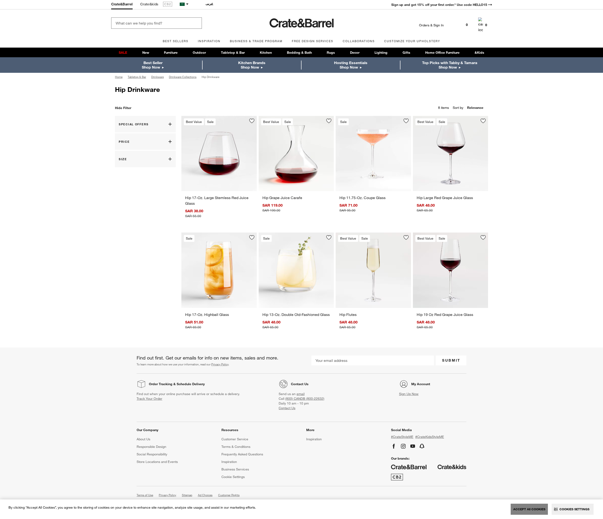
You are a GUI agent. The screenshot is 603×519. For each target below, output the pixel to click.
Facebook (394, 446)
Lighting (381, 52)
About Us (143, 439)
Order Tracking (160, 384)
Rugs (331, 52)
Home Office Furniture (442, 52)
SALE (123, 52)
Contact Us (300, 384)
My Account (420, 384)
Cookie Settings (233, 477)
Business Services (235, 469)
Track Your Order (149, 398)
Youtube (413, 446)
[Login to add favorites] (251, 120)
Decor (354, 52)
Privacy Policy (219, 364)
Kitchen (266, 52)
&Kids (479, 52)
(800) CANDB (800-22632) (304, 398)
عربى (209, 3)
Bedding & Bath (299, 52)
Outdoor (199, 52)
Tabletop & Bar (233, 52)
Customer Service (234, 439)
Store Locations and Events (157, 462)
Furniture (171, 52)
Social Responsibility (152, 454)
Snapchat (422, 446)
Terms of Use (145, 495)
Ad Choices (205, 495)
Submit (451, 360)
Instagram (403, 446)
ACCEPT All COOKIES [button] (529, 509)
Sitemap (187, 495)
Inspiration (229, 462)
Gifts (406, 52)
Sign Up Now (409, 394)
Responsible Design (151, 447)
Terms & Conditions (235, 447)
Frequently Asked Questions (242, 454)
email (301, 394)
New (145, 52)
